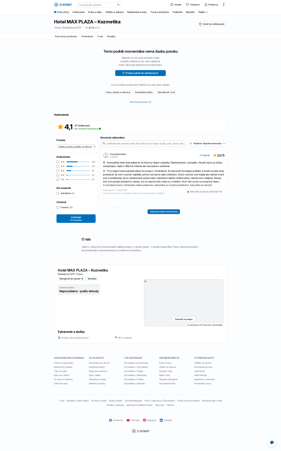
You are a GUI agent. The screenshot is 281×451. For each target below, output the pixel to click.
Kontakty (111, 36)
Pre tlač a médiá (99, 400)
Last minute (199, 371)
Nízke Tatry (164, 375)
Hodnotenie (87, 36)
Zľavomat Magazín (133, 400)
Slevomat (159, 405)
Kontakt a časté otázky (78, 400)
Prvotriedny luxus (202, 383)
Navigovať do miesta (70, 278)
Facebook (118, 420)
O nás (100, 36)
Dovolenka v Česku (133, 371)
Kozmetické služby (144, 92)
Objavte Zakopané (168, 379)
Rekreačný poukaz (63, 367)
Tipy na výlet (60, 371)
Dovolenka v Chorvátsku (136, 367)
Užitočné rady (61, 383)
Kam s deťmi (95, 375)
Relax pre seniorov (98, 371)
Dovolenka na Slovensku (136, 363)
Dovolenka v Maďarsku (135, 375)
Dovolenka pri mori (203, 367)
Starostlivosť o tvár (166, 92)
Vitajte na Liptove (167, 367)
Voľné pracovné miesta (188, 400)
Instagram (151, 420)
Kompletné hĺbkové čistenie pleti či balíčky (143, 193)
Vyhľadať (76, 218)
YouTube (135, 420)
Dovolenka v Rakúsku (134, 383)
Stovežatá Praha (167, 383)
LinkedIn (168, 420)
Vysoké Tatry (165, 371)
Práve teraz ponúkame (66, 36)
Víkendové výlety (97, 379)
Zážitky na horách (203, 363)
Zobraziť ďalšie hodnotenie (164, 211)
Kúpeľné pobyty (97, 367)
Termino (170, 405)
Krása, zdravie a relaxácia (118, 92)
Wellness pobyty (97, 383)
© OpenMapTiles (193, 325)
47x (97, 27)
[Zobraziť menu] (224, 4)
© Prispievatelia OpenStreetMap (211, 325)
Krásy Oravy (165, 363)
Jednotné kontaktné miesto (139, 405)
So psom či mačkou (63, 379)
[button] (203, 12)
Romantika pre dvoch (99, 363)
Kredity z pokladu (115, 405)
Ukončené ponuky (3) (140, 102)
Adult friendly (200, 375)
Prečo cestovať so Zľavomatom (160, 400)
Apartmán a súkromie (204, 379)
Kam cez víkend (61, 375)
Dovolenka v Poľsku (134, 379)
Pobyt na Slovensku (63, 363)
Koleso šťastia (115, 400)
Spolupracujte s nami (212, 400)
